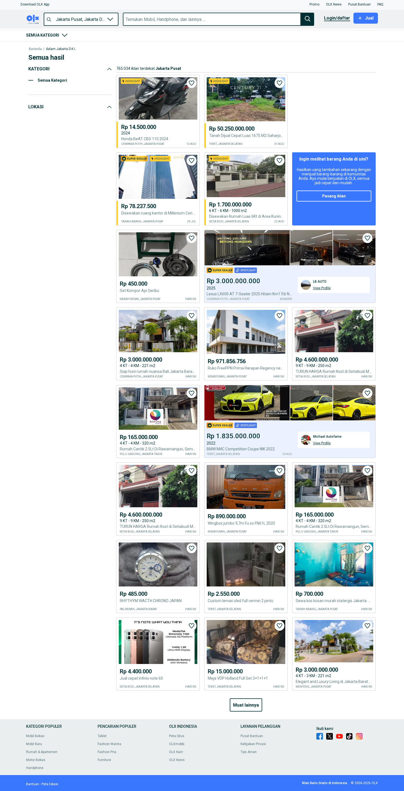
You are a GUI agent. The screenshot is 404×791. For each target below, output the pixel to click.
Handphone (34, 768)
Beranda (35, 49)
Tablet (102, 736)
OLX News (177, 760)
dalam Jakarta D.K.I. (61, 49)
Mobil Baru (34, 744)
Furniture (104, 760)
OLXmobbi (176, 744)
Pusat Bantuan (251, 736)
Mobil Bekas (35, 736)
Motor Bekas (35, 760)
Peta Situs (176, 736)
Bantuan (32, 784)
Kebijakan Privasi (253, 744)
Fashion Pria (107, 752)
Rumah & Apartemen (41, 752)
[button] (35, 4)
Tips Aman (248, 752)
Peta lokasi (49, 784)
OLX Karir (176, 752)
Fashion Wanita (109, 744)
